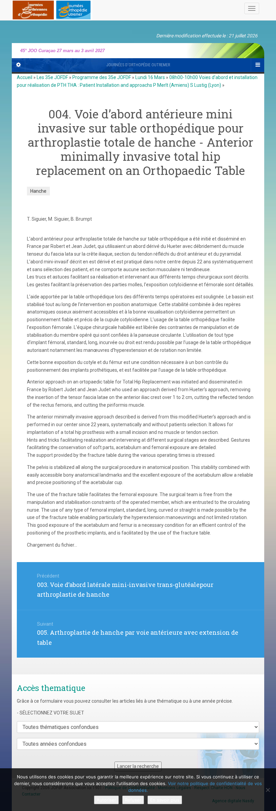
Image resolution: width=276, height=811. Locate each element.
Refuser (133, 800)
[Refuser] (267, 789)
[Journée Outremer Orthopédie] (52, 9)
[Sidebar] (18, 65)
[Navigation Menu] (257, 65)
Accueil (24, 77)
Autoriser (106, 800)
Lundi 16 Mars (150, 77)
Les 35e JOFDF (52, 77)
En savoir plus (164, 800)
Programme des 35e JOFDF (101, 77)
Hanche (38, 191)
